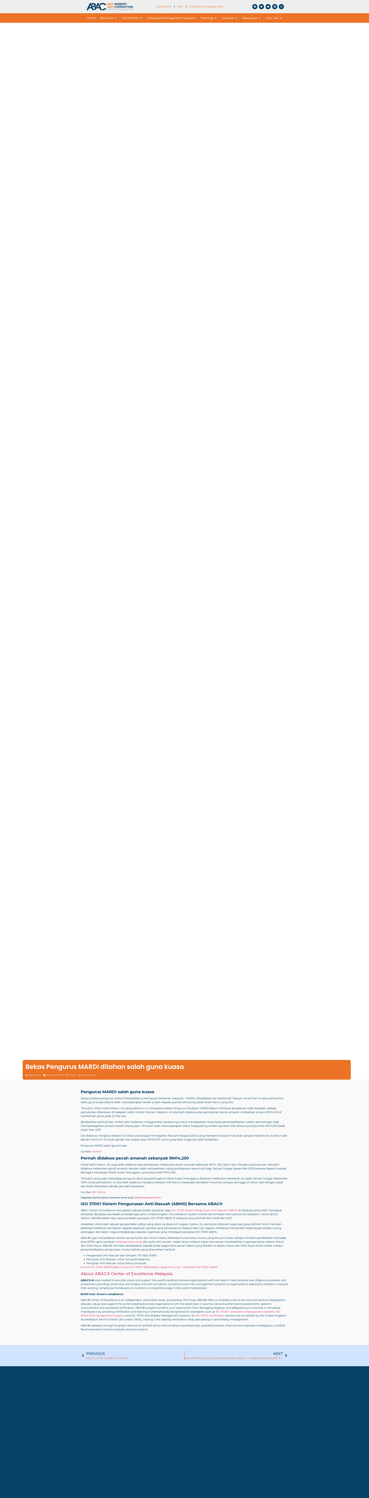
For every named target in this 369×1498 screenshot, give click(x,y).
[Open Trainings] (215, 18)
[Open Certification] (141, 18)
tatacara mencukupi (129, 1241)
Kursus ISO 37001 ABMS (96, 1267)
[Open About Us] (115, 18)
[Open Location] (236, 18)
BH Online (99, 1192)
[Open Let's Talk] (280, 18)
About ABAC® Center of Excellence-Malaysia (126, 1273)
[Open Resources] (259, 18)
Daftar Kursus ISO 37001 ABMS (131, 1267)
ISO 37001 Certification (210, 1315)
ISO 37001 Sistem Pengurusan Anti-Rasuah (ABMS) (205, 1210)
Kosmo (96, 1151)
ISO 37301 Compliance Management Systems (245, 1311)
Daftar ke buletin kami (148, 1197)
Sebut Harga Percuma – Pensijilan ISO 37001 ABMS (184, 1267)
